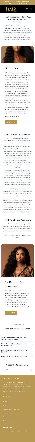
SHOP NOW (11, 122)
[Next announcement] (32, 2)
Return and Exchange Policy (11, 409)
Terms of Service (8, 417)
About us (5, 401)
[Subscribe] (30, 370)
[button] (3, 9)
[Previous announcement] (3, 2)
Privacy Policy (7, 405)
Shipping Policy (7, 413)
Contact (5, 420)
